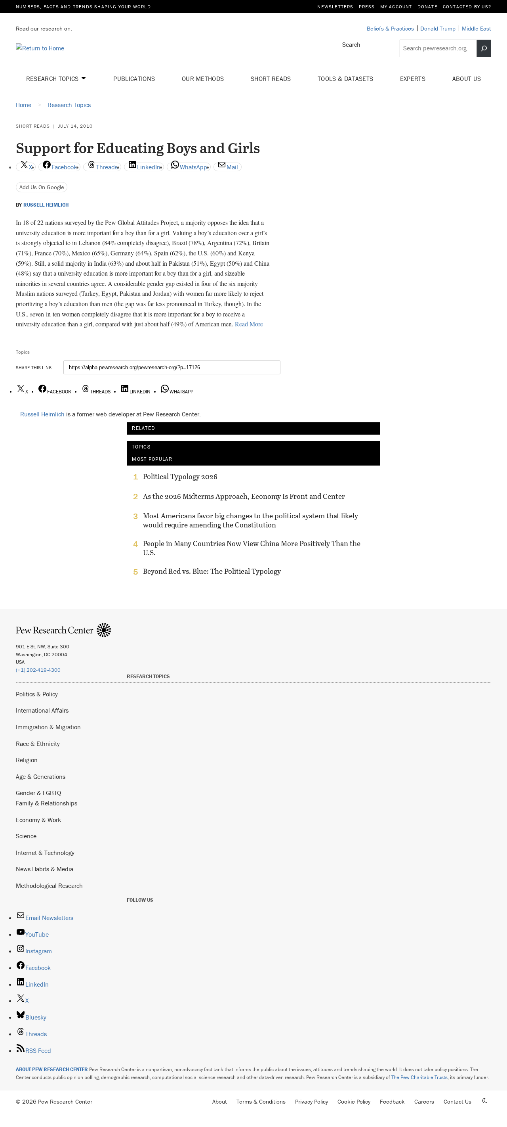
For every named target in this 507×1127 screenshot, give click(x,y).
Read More (249, 324)
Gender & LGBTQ (38, 793)
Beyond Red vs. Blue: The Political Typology (212, 571)
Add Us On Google (41, 187)
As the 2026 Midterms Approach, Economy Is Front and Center (244, 496)
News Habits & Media (44, 869)
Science (26, 836)
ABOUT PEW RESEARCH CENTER (52, 1069)
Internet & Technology (45, 853)
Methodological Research (49, 885)
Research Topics (53, 78)
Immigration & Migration (48, 727)
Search (351, 44)
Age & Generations (40, 776)
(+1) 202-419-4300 (38, 670)
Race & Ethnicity (38, 744)
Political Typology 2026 (180, 476)
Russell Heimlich (46, 205)
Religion (27, 760)
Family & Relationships (46, 803)
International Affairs (42, 710)
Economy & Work (38, 820)
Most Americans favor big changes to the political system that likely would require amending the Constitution (250, 520)
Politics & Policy (37, 694)
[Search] (484, 48)
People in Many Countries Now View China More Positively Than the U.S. (251, 548)
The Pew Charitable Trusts (419, 1077)
